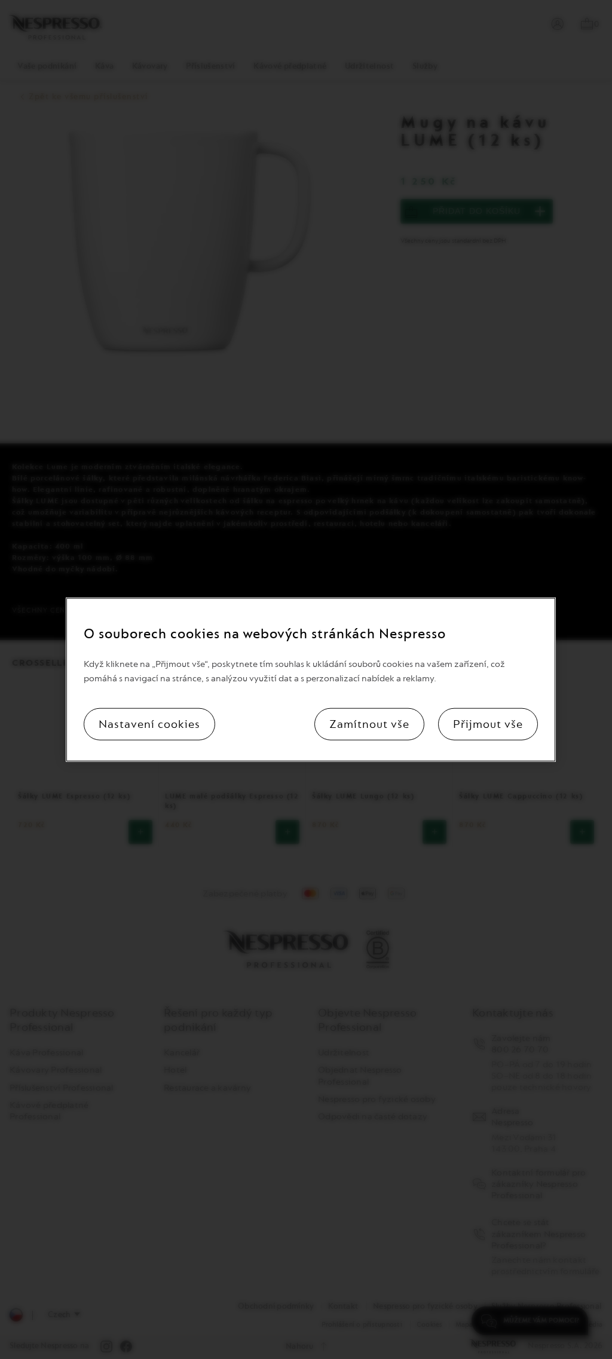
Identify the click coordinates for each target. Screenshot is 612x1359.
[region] (310, 680)
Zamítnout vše (369, 724)
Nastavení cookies (149, 724)
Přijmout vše (488, 724)
